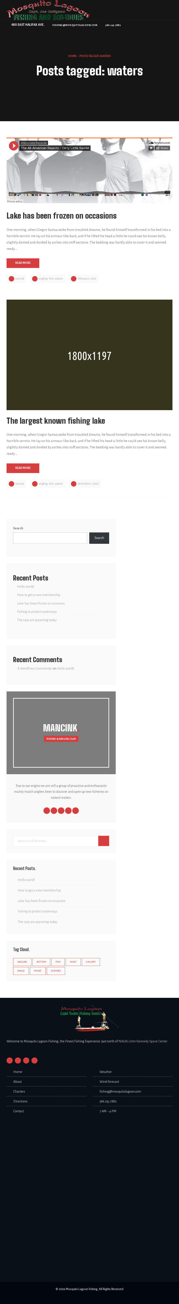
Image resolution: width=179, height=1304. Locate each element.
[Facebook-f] (10, 1060)
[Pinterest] (34, 1060)
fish (51, 278)
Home (72, 56)
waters (59, 278)
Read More (23, 262)
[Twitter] (18, 1060)
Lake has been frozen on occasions (41, 603)
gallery (91, 961)
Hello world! (25, 586)
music (37, 970)
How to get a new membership (38, 595)
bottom (41, 961)
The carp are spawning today (37, 620)
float (73, 961)
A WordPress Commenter (34, 668)
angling (43, 278)
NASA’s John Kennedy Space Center (143, 1041)
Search (18, 528)
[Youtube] (26, 1060)
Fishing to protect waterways (37, 611)
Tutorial (19, 278)
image (21, 970)
